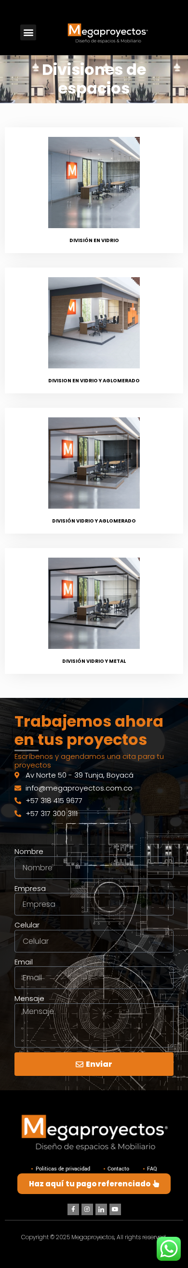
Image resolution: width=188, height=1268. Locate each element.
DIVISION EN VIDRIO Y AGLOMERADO (94, 380)
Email (23, 962)
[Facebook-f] (73, 1209)
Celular (27, 925)
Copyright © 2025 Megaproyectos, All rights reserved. (94, 1237)
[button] (28, 32)
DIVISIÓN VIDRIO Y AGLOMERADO (94, 520)
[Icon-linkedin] (101, 1209)
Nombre (28, 851)
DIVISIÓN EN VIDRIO (94, 240)
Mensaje (29, 998)
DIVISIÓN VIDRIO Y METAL (94, 661)
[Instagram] (87, 1209)
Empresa (30, 888)
